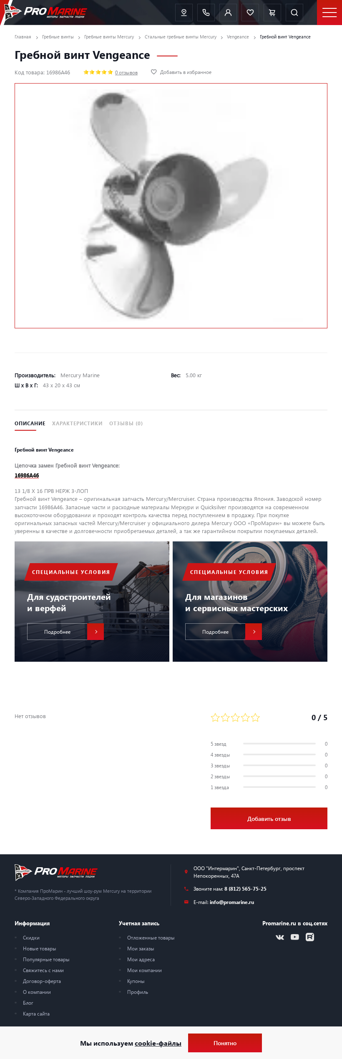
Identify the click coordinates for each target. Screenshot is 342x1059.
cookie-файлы (158, 1043)
